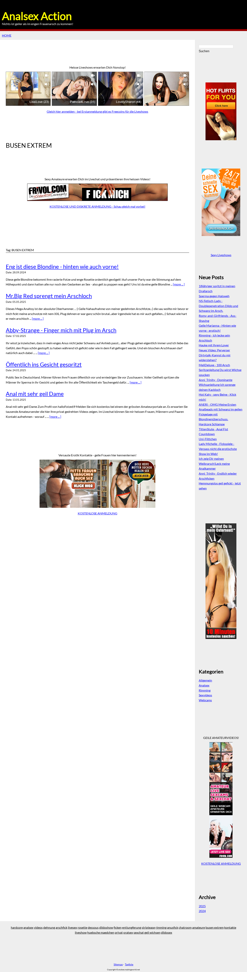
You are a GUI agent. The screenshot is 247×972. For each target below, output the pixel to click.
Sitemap (118, 964)
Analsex (204, 685)
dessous (93, 927)
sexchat (139, 932)
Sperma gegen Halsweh (214, 296)
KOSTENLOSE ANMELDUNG (97, 513)
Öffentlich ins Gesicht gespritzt (44, 364)
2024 (202, 911)
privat (119, 932)
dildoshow (106, 927)
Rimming (205, 690)
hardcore (17, 927)
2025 (202, 906)
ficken (118, 927)
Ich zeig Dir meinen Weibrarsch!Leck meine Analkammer (214, 463)
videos (38, 927)
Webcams (205, 700)
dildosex (166, 932)
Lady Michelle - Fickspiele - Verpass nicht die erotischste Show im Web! (218, 448)
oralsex (128, 932)
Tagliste (129, 964)
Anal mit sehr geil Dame (35, 393)
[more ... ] (179, 284)
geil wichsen (152, 932)
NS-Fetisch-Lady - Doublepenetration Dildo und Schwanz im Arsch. (218, 305)
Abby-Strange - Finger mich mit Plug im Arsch (61, 330)
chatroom (185, 927)
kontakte (230, 927)
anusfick (172, 927)
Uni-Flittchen (208, 439)
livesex (72, 927)
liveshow (81, 932)
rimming (161, 927)
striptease (148, 927)
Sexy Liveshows (221, 255)
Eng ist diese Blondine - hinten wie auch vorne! (62, 266)
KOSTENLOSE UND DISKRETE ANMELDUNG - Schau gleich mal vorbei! (97, 206)
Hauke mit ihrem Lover (214, 345)
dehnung (49, 927)
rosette (82, 927)
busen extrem (215, 927)
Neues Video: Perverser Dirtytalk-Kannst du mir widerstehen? (215, 355)
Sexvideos (205, 695)
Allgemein (205, 680)
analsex (28, 927)
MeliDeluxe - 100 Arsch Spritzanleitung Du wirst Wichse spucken (220, 370)
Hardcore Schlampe (212, 424)
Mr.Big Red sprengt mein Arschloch (49, 296)
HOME (6, 35)
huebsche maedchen (100, 932)
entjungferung (131, 927)
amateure (198, 927)
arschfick (61, 927)
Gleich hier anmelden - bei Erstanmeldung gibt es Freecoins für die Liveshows (97, 111)
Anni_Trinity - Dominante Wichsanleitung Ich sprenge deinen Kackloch (217, 384)
